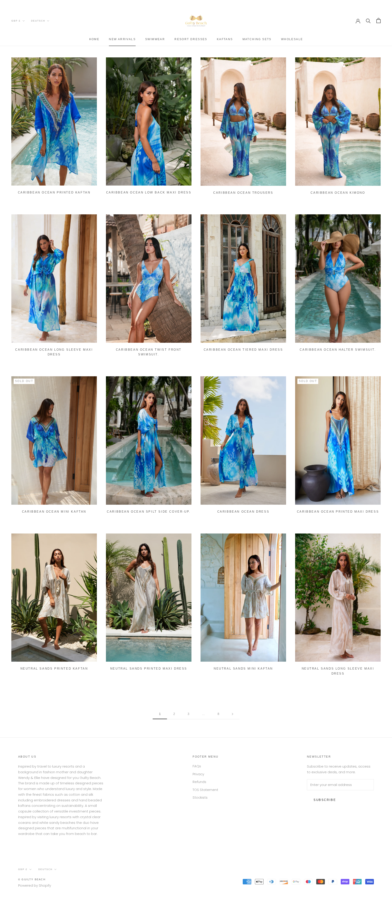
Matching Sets (257, 39)
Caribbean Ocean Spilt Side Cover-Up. (149, 511)
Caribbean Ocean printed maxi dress (338, 511)
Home (94, 39)
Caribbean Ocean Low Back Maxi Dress (148, 192)
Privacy (198, 774)
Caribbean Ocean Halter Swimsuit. (338, 349)
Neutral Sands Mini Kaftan (243, 668)
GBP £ (16, 21)
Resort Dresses (190, 39)
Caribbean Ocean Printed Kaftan (54, 192)
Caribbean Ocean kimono (338, 192)
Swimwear (155, 39)
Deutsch (38, 21)
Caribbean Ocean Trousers (243, 192)
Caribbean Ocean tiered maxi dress (243, 349)
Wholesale (292, 39)
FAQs (197, 766)
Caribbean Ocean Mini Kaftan (54, 511)
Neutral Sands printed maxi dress (148, 668)
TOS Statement (205, 789)
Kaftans (225, 39)
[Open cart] (378, 20)
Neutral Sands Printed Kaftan (54, 668)
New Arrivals (122, 39)
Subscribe (325, 800)
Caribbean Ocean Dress (243, 511)
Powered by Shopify (34, 885)
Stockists (200, 797)
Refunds (199, 781)
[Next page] (232, 714)
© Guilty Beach (32, 879)
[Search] (368, 20)
